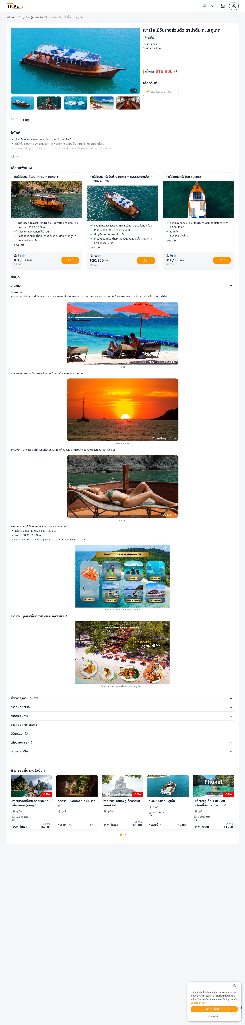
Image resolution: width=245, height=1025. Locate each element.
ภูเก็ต (26, 17)
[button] (234, 6)
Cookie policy (198, 1003)
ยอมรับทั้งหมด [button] (214, 1009)
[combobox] (235, 985)
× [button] (236, 988)
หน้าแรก (11, 17)
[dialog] (214, 1001)
